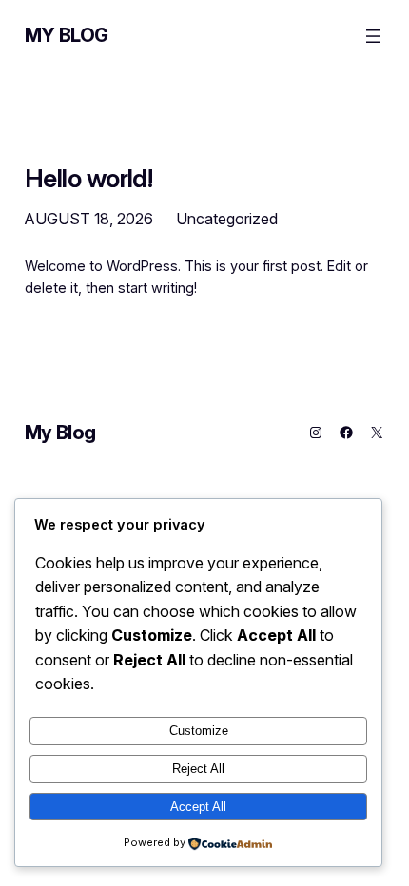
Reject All (198, 768)
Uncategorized (227, 218)
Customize (198, 730)
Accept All (198, 806)
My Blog (66, 35)
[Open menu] (372, 36)
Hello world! (89, 178)
